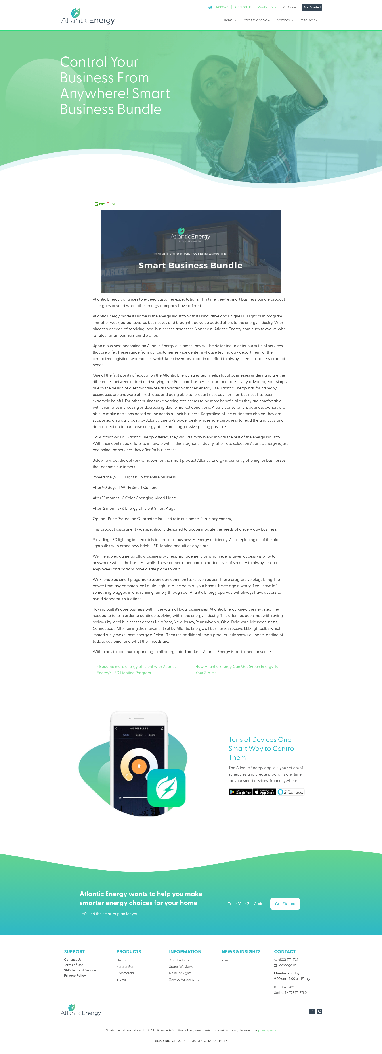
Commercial (125, 973)
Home (228, 20)
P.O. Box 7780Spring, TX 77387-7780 (290, 990)
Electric (122, 960)
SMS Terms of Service (80, 970)
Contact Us (72, 960)
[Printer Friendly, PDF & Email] (105, 203)
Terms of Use (73, 965)
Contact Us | (244, 7)
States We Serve (255, 20)
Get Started (312, 7)
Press (226, 960)
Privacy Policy (75, 976)
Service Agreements (184, 980)
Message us (287, 965)
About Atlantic (179, 960)
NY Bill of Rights (180, 973)
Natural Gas (125, 967)
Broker (121, 980)
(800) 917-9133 (267, 7)
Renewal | (224, 7)
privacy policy (267, 1030)
